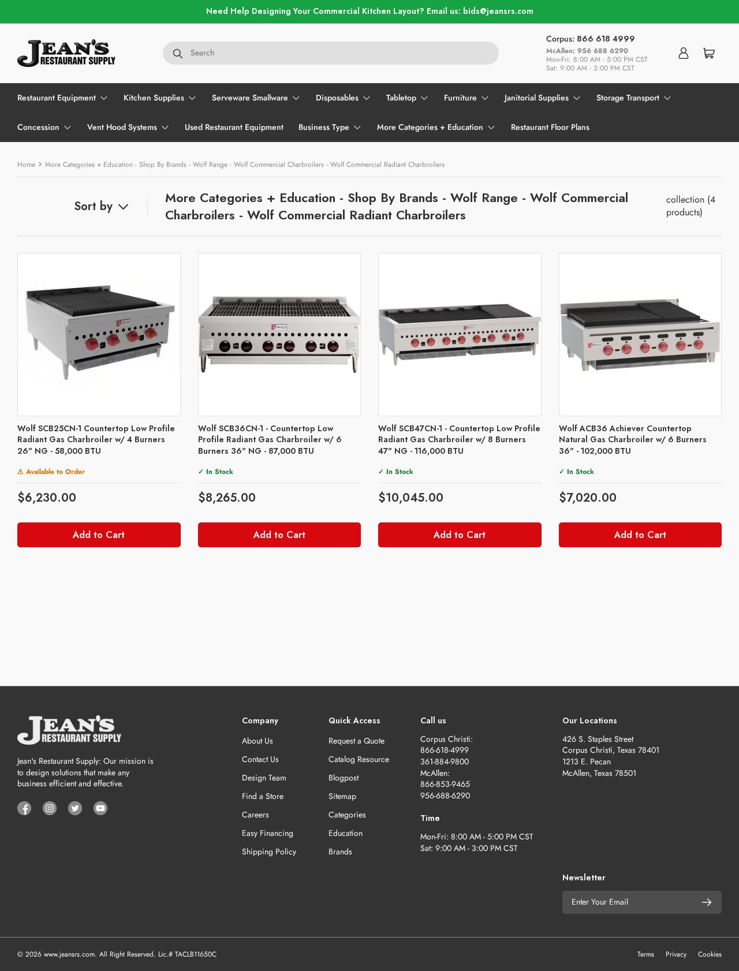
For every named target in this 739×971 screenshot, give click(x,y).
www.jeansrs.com (69, 954)
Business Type (323, 127)
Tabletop (401, 97)
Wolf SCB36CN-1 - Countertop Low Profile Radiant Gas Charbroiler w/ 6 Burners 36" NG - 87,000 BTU (270, 440)
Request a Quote (357, 740)
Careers (255, 814)
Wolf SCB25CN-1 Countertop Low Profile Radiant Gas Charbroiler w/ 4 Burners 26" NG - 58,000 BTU (96, 440)
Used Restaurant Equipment (234, 127)
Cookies (710, 954)
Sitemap (342, 796)
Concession (38, 127)
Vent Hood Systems (122, 127)
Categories (347, 814)
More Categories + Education (430, 127)
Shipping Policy (269, 851)
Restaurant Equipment (56, 97)
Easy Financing (267, 833)
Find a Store (262, 796)
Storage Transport (627, 97)
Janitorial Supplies (537, 97)
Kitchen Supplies (154, 97)
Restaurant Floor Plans (550, 127)
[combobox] (331, 53)
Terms (645, 954)
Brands (340, 851)
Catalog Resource (359, 759)
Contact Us (260, 759)
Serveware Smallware (250, 97)
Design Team (264, 777)
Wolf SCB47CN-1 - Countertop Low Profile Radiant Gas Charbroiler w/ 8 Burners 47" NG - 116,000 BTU (459, 440)
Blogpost (344, 777)
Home (26, 164)
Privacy (676, 954)
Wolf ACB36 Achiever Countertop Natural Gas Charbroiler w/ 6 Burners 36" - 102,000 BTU (633, 440)
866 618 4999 (606, 38)
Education (346, 833)
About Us (257, 740)
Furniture (460, 97)
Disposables (337, 97)
